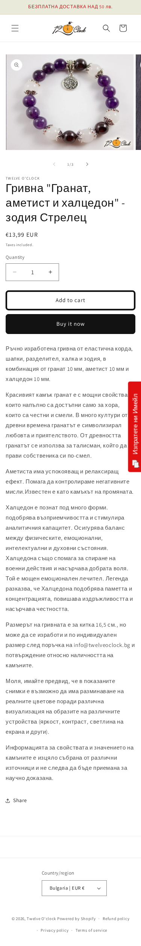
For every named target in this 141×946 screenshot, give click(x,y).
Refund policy (116, 918)
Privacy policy (54, 930)
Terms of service (91, 930)
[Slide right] (87, 164)
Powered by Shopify (76, 918)
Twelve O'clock (41, 918)
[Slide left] (54, 164)
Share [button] (20, 800)
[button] (15, 28)
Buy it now (70, 323)
